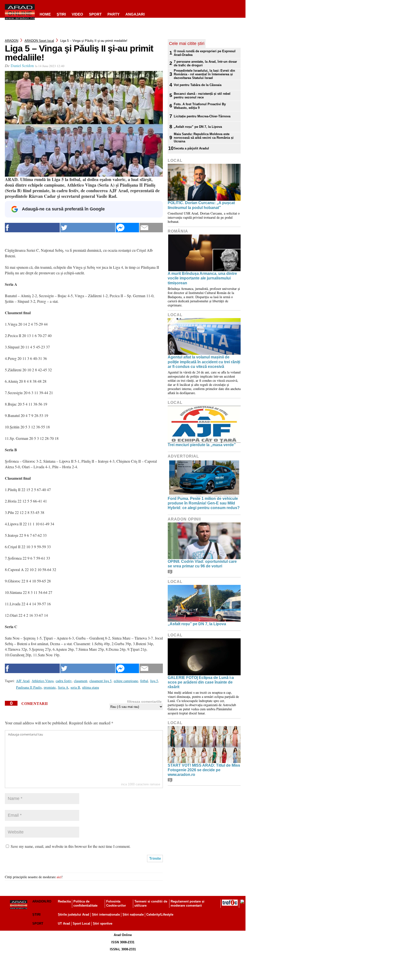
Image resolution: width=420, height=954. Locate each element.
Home (45, 14)
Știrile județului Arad (73, 914)
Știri (36, 914)
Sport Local (81, 923)
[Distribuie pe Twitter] (87, 227)
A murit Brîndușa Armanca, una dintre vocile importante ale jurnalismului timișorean (202, 278)
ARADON (11, 41)
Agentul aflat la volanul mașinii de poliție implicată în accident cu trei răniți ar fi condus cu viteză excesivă (204, 361)
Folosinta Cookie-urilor (116, 903)
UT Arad (64, 923)
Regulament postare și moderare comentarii (187, 903)
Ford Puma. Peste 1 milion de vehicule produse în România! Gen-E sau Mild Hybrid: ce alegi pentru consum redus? (204, 503)
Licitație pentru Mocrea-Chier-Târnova (202, 116)
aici (59, 877)
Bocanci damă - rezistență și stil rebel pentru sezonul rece (202, 95)
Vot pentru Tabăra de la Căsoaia (197, 85)
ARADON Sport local (39, 41)
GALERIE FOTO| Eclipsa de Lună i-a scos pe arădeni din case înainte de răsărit (201, 682)
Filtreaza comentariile (144, 701)
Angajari (135, 14)
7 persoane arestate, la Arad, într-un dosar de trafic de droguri (205, 63)
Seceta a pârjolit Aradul (191, 148)
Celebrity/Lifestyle (159, 914)
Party (113, 14)
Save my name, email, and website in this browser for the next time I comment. (71, 846)
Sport (95, 14)
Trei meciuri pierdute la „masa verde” (202, 445)
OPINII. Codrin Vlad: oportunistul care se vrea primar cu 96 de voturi (202, 563)
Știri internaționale (106, 914)
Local (175, 160)
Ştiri (61, 14)
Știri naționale (133, 914)
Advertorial (183, 456)
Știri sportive (102, 923)
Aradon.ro (41, 901)
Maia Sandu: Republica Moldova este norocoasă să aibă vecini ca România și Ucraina (204, 137)
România (178, 231)
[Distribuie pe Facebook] (32, 227)
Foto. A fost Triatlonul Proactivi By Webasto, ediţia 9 (200, 106)
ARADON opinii (184, 519)
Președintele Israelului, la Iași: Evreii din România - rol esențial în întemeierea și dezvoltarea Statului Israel (204, 74)
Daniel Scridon (22, 65)
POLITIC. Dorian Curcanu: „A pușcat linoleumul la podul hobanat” (201, 205)
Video (77, 14)
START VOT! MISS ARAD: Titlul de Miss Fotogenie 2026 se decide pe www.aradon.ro (204, 770)
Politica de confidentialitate (85, 903)
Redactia (64, 901)
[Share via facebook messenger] (127, 227)
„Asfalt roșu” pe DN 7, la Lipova (198, 127)
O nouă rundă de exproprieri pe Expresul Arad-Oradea (205, 53)
